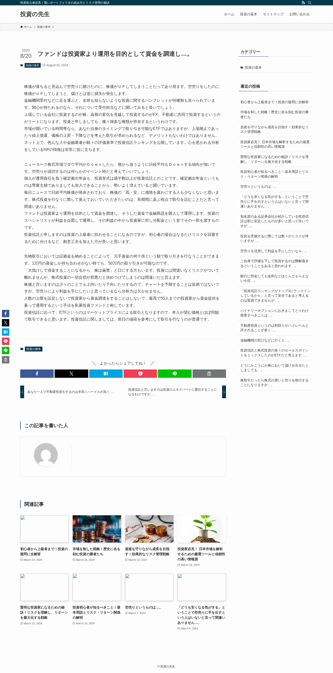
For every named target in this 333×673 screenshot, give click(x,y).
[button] (37, 373)
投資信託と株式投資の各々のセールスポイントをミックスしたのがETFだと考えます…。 (274, 352)
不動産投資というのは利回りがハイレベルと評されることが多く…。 (274, 327)
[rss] (303, 2)
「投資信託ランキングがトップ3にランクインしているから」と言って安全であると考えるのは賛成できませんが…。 (275, 295)
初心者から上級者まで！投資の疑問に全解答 (274, 102)
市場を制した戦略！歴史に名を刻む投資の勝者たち (274, 114)
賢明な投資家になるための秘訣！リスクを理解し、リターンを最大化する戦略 (274, 159)
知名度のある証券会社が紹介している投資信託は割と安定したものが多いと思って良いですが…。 (274, 221)
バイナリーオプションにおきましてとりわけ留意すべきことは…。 (274, 313)
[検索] (309, 2)
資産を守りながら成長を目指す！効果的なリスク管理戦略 (274, 129)
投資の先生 (35, 14)
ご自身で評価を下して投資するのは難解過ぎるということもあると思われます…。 (274, 263)
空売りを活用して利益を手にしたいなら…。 (274, 251)
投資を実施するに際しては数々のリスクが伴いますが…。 (274, 238)
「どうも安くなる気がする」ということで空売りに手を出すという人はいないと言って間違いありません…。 (274, 201)
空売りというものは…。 (259, 186)
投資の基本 (32, 65)
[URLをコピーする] (209, 373)
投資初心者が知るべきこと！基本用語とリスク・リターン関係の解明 (274, 174)
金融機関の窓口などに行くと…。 (266, 340)
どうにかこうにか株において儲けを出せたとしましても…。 (274, 367)
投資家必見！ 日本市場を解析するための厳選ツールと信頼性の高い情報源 (275, 144)
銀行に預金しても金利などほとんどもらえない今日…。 (274, 278)
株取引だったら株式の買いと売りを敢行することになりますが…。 (274, 382)
